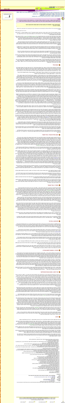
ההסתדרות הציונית (31, 324)
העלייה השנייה (26, 36)
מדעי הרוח (58, 13)
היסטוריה (53, 13)
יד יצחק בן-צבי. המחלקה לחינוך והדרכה (49, 379)
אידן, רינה (53, 376)
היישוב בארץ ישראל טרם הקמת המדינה (46, 12)
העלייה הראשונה (35, 36)
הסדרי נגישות (7, 8)
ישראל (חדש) (57, 15)
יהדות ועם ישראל (57, 12)
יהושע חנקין (37, 307)
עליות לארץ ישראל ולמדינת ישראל (45, 13)
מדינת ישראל (57, 13)
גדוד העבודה (55, 157)
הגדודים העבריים (50, 190)
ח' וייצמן (47, 117)
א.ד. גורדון (39, 145)
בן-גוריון (44, 295)
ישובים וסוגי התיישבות (50, 13)
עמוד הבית (62, 12)
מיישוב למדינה (48, 14)
